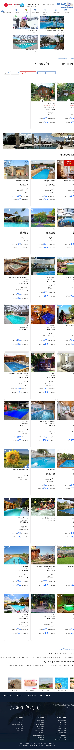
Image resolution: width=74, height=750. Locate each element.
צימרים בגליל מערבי (63, 59)
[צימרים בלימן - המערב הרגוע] (43, 371)
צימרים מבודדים (46, 690)
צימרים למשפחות (39, 730)
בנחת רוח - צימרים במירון (22, 181)
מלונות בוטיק (19, 728)
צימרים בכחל (62, 726)
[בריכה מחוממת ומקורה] (25, 36)
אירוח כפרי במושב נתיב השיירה (20, 470)
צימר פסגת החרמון (33, 30)
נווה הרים (26, 614)
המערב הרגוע (51, 373)
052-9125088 (50, 570)
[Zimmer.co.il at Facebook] (37, 707)
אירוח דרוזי (16, 12)
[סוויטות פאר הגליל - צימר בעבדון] (16, 564)
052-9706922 (24, 233)
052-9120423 (50, 474)
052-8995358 (50, 233)
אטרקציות (16, 18)
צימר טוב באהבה (24, 229)
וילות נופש (20, 721)
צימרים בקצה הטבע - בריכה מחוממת (54, 30)
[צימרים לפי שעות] (6, 11)
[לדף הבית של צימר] (67, 8)
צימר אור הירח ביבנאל (58, 50)
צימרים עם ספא (30, 690)
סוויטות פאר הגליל (23, 566)
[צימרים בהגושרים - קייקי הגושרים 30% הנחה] (43, 516)
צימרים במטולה (62, 728)
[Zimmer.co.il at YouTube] (27, 705)
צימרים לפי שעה (40, 732)
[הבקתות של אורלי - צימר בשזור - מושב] (43, 275)
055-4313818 (24, 570)
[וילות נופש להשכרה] (45, 11)
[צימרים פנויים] (65, 11)
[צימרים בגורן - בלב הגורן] (43, 227)
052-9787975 (50, 281)
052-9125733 (24, 426)
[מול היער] (43, 612)
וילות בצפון (20, 723)
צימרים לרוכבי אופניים (38, 736)
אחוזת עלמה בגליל (23, 518)
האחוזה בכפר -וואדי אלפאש (47, 422)
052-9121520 (50, 618)
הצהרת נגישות (7, 695)
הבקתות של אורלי (50, 277)
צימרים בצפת (62, 732)
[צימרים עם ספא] (30, 688)
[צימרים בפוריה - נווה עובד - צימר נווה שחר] (43, 468)
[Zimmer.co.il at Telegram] (22, 707)
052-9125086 (50, 329)
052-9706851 (50, 185)
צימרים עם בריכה (56, 12)
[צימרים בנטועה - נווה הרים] (16, 612)
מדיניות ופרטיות (45, 695)
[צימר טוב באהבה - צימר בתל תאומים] (16, 227)
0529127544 (51, 377)
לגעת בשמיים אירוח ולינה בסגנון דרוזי (45, 566)
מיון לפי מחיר (41, 73)
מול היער (52, 614)
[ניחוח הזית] (16, 323)
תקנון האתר (19, 695)
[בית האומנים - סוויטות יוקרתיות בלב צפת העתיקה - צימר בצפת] (16, 275)
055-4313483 (24, 522)
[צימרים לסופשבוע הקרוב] (9, 7)
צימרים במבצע (40, 721)
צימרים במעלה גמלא (60, 739)
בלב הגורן (52, 229)
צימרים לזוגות (40, 728)
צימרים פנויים (66, 12)
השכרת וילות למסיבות (17, 724)
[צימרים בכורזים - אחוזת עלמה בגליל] (16, 516)
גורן (71, 107)
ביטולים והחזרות (31, 695)
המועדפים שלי (51, 4)
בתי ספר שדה (40, 738)
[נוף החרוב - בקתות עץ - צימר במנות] (43, 179)
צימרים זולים (41, 723)
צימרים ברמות (62, 736)
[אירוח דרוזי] (16, 11)
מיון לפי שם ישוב (51, 73)
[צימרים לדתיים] (35, 17)
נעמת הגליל (25, 422)
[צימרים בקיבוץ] (25, 17)
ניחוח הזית (25, 325)
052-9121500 (24, 185)
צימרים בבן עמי (62, 730)
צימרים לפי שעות (7, 12)
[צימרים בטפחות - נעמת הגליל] (16, 419)
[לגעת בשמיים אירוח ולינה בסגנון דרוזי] (43, 564)
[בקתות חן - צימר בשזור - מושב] (43, 323)
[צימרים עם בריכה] (55, 11)
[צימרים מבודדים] (46, 688)
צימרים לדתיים (35, 18)
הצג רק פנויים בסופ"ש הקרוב (28, 73)
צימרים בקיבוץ (25, 18)
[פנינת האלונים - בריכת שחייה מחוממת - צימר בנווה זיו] (16, 371)
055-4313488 (50, 426)
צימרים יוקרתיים (35, 12)
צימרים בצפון (41, 4)
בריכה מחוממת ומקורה (32, 50)
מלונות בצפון (20, 730)
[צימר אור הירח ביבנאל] (52, 36)
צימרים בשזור (62, 724)
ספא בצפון (20, 726)
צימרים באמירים (62, 721)
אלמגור (44, 107)
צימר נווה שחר (51, 470)
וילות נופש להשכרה (45, 13)
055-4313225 (24, 329)
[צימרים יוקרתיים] (35, 11)
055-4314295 (24, 618)
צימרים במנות (62, 738)
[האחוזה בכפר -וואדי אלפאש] (43, 419)
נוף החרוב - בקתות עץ (49, 181)
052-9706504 (51, 109)
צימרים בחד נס (62, 723)
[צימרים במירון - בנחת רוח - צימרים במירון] (16, 179)
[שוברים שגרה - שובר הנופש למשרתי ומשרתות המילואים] (25, 11)
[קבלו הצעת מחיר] (27, 7)
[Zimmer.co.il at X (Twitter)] (17, 707)
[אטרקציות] (16, 17)
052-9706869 (24, 377)
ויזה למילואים (26, 12)
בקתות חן (52, 325)
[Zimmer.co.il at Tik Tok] (12, 707)
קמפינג (42, 734)
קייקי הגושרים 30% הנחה (48, 518)
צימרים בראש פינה (61, 734)
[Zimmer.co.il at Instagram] (32, 707)
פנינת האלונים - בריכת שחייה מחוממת (18, 373)
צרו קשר (22, 7)
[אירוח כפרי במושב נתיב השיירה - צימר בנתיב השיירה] (16, 468)
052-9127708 (24, 283)
